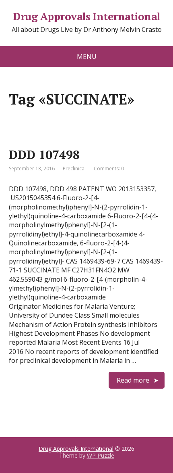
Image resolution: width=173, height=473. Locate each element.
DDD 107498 (44, 155)
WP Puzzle (100, 455)
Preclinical (74, 168)
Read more (133, 380)
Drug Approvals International (86, 16)
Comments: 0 (109, 168)
